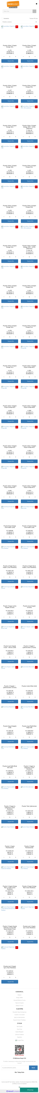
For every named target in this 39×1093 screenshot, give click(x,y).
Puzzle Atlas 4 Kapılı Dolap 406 (29, 206)
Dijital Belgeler (19, 1032)
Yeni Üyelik (19, 1026)
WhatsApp (30, 1090)
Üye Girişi (19, 1029)
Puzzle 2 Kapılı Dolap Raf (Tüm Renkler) (29, 887)
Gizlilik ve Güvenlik (19, 1015)
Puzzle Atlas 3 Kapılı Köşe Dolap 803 (10, 406)
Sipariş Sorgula (19, 1003)
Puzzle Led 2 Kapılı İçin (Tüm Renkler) (10, 967)
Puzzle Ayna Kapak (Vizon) (29, 606)
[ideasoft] (10, 1091)
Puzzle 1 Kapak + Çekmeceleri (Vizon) (29, 646)
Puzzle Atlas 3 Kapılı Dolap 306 (10, 166)
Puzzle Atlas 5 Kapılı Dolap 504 (10, 326)
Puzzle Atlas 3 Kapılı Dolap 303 (10, 126)
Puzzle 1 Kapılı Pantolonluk (10, 847)
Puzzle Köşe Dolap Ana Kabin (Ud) (10, 526)
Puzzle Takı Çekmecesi (29, 806)
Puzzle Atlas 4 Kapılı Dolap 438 (10, 286)
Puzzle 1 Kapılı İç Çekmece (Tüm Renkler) (29, 767)
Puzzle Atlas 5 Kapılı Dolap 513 (10, 366)
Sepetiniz (19, 1037)
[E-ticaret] (19, 1091)
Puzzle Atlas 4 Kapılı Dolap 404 (10, 206)
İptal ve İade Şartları (19, 1017)
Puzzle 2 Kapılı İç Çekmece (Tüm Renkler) (9, 807)
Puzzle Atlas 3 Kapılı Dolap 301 (29, 86)
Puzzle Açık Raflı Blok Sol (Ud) (10, 767)
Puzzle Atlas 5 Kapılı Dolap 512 (29, 326)
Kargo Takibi (19, 997)
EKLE (33, 1068)
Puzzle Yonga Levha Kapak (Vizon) (9, 606)
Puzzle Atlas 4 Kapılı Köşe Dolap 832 (29, 446)
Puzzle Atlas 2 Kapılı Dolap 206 (29, 46)
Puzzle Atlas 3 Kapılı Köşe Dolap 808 (29, 406)
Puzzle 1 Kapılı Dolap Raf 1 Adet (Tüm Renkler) (10, 887)
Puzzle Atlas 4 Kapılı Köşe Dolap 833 (10, 446)
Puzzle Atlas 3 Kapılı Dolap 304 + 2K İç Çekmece (29, 127)
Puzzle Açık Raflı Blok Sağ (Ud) (29, 727)
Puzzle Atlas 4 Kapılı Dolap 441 (29, 286)
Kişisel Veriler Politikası (19, 1020)
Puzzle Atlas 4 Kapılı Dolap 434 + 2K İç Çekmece (29, 247)
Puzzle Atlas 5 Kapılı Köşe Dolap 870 (29, 486)
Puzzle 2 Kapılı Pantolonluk (29, 847)
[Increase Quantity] (16, 56)
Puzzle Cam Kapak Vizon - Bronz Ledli (10, 646)
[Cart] (36, 4)
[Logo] (13, 4)
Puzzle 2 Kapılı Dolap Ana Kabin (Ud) (29, 526)
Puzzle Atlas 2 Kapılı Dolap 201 (10, 46)
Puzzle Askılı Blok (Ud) (29, 686)
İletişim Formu (19, 1005)
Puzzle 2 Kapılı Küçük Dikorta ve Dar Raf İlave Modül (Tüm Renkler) (10, 928)
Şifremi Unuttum (19, 1034)
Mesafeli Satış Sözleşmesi (19, 1012)
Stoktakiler (6, 18)
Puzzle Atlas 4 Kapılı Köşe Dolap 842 (10, 486)
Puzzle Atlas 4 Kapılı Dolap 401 (29, 166)
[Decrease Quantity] (3, 56)
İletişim (19, 995)
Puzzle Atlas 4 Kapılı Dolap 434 (10, 246)
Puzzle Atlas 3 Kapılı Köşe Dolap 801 (29, 366)
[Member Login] (32, 4)
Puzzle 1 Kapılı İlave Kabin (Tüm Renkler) (29, 566)
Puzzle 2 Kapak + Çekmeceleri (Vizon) (9, 687)
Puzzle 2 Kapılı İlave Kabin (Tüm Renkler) (10, 566)
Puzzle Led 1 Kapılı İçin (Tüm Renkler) (29, 927)
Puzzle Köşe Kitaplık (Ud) (9, 727)
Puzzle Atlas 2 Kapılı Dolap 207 (10, 86)
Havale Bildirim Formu (19, 1000)
